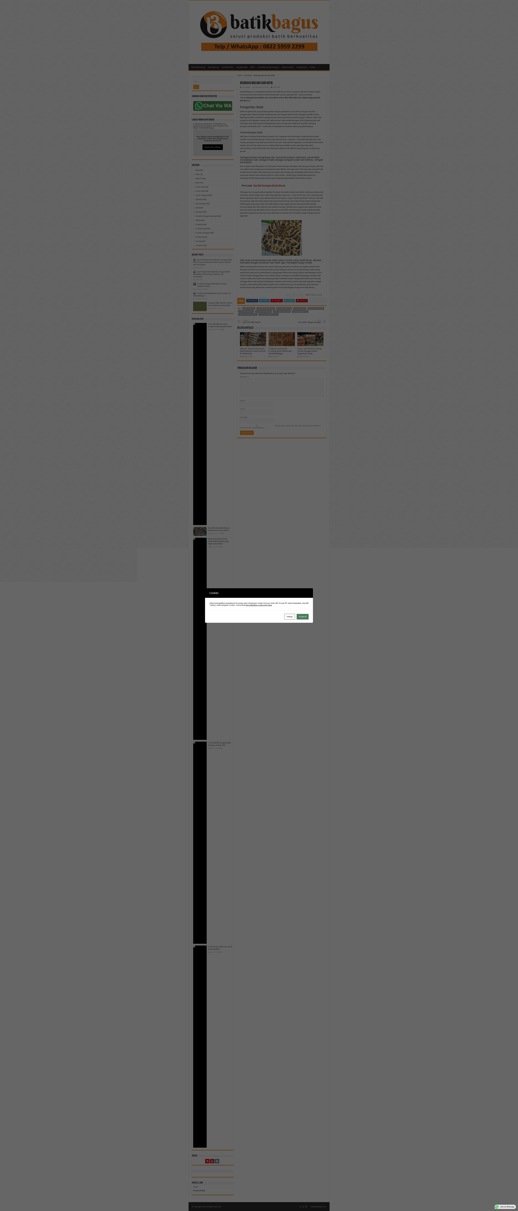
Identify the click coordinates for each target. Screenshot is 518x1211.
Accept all (302, 617)
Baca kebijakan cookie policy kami (259, 605)
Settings (290, 617)
